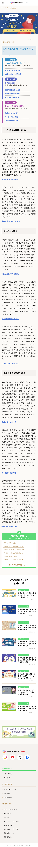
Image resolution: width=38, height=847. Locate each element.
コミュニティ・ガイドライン (12, 829)
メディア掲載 (8, 773)
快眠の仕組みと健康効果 (13, 74)
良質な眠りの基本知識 (12, 70)
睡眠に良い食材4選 (11, 113)
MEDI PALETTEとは (10, 789)
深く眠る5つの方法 (11, 117)
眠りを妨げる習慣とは (12, 97)
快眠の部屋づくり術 (11, 120)
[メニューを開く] (3, 3)
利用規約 (6, 817)
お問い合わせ (8, 797)
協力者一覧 (7, 777)
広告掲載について (9, 833)
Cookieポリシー (8, 825)
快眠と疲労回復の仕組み (11, 221)
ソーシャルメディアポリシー (12, 821)
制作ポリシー (8, 813)
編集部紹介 (7, 793)
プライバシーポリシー (10, 809)
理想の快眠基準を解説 (12, 90)
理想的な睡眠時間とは (12, 93)
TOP (3, 8)
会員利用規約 (8, 837)
